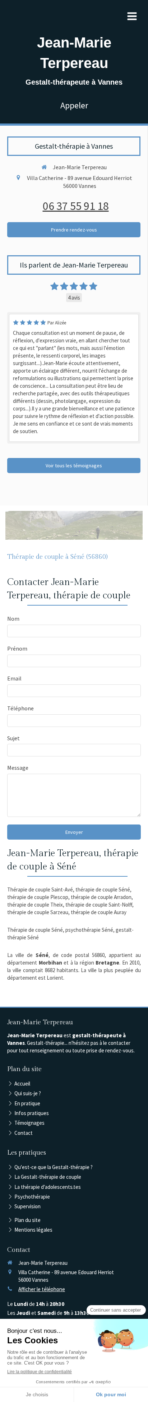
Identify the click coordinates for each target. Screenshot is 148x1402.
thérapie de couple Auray (98, 912)
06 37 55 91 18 (76, 206)
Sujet (13, 738)
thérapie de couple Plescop (37, 897)
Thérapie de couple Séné (35, 929)
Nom (13, 618)
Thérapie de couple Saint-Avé (40, 889)
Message (17, 767)
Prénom (17, 648)
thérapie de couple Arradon (101, 897)
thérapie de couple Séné (102, 889)
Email (14, 678)
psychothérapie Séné (89, 929)
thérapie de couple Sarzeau (37, 912)
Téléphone (20, 708)
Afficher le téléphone (41, 1289)
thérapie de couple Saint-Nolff (98, 904)
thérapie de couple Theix (35, 904)
